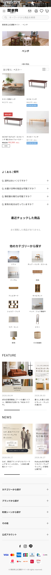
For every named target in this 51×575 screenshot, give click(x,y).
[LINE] (31, 546)
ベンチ (25, 24)
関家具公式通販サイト (11, 24)
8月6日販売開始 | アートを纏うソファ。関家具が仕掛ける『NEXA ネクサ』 (16, 402)
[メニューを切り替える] (4, 11)
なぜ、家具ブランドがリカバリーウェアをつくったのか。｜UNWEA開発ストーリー (16, 464)
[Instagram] (25, 546)
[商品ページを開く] (13, 84)
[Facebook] (20, 546)
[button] (25, 17)
